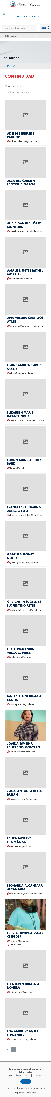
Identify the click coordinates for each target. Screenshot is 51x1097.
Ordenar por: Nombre (18, 92)
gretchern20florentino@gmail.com (25, 610)
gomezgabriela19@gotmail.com (25, 563)
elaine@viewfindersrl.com (21, 373)
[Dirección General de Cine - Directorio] (25, 17)
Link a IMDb (15, 945)
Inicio (21, 36)
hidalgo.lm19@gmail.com (22, 992)
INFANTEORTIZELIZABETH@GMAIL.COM (29, 421)
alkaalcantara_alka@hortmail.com (26, 894)
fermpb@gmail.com (19, 468)
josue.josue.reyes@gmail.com (23, 799)
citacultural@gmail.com (20, 846)
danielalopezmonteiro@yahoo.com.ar (27, 231)
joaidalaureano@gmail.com (23, 752)
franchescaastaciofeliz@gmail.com (26, 515)
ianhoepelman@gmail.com (22, 704)
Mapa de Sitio (23, 1075)
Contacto (37, 1075)
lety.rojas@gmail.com (20, 941)
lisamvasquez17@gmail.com (23, 1039)
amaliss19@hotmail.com (21, 279)
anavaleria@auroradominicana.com (26, 326)
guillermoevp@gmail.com (21, 657)
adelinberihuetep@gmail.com (23, 141)
